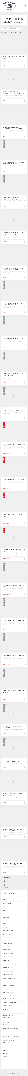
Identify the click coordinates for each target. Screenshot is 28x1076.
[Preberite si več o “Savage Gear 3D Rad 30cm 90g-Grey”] (24, 665)
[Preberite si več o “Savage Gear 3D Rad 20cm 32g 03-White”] (24, 700)
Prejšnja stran (7, 877)
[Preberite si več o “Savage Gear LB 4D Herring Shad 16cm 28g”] (24, 383)
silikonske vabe (21, 60)
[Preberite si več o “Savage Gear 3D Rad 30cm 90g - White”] (24, 594)
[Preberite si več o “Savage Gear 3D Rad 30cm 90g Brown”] (24, 629)
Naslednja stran (7, 887)
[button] (24, 66)
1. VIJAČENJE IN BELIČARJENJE (9, 60)
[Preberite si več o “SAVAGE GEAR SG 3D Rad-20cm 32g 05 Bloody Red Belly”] (24, 768)
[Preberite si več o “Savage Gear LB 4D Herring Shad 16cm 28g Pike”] (24, 312)
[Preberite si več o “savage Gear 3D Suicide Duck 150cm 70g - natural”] (24, 171)
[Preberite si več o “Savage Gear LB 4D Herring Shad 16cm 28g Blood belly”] (24, 418)
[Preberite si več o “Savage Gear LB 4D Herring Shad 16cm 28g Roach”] (24, 348)
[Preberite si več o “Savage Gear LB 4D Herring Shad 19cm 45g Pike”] (24, 207)
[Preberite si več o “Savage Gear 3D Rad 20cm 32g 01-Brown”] (24, 734)
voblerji (5, 96)
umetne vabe (6, 61)
